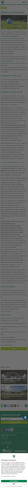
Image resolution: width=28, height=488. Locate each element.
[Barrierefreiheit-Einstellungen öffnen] (25, 418)
